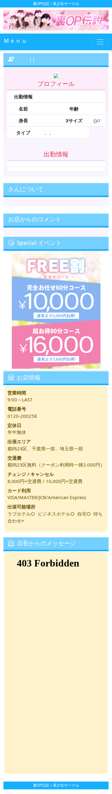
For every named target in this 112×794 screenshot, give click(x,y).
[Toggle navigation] (100, 42)
